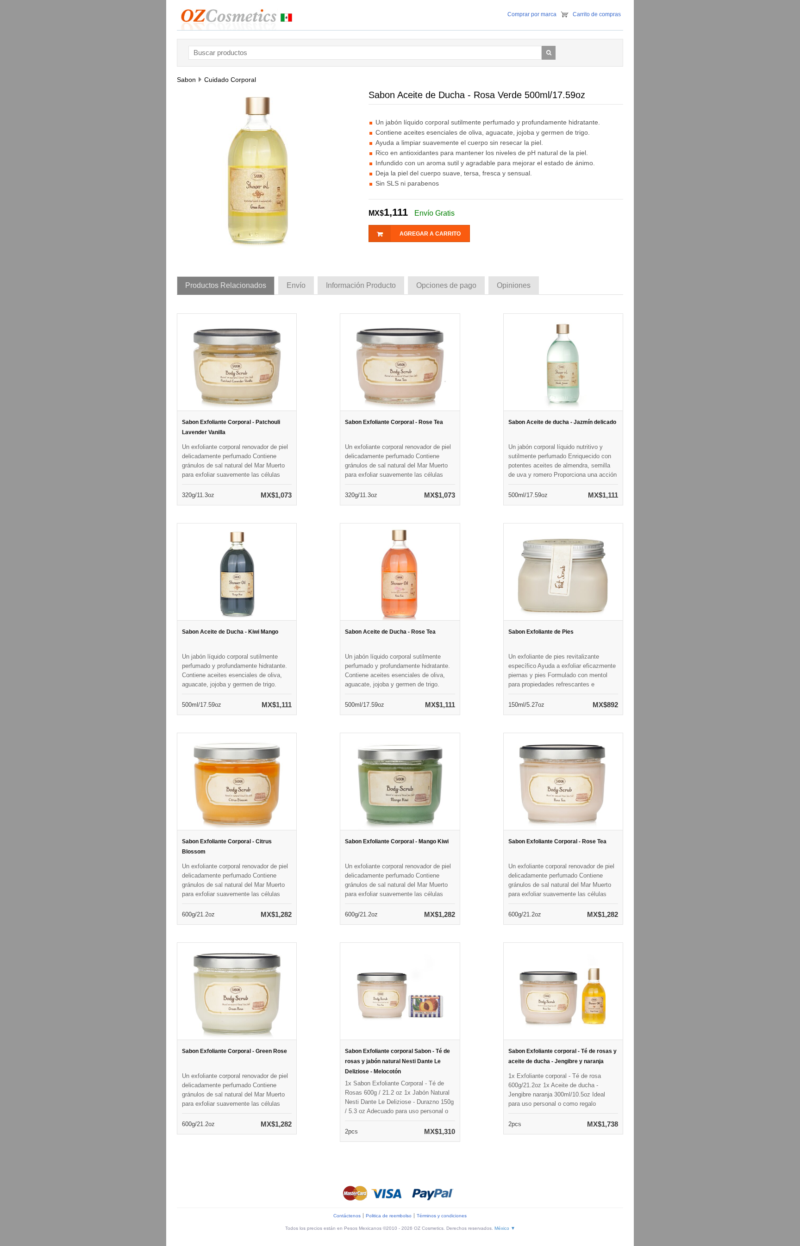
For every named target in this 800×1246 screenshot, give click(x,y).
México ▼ (504, 1228)
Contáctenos (347, 1215)
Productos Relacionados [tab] (225, 285)
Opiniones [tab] (514, 285)
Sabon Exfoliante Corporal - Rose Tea (394, 422)
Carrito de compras (597, 14)
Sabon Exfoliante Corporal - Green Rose (234, 1051)
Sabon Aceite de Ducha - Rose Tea (390, 632)
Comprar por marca (531, 14)
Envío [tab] (296, 285)
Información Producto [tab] (361, 285)
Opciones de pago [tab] (446, 285)
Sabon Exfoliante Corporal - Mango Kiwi (397, 841)
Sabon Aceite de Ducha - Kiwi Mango (230, 632)
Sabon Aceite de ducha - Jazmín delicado (562, 422)
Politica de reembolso (389, 1215)
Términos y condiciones (442, 1215)
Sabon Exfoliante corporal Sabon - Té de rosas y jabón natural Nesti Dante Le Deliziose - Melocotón (397, 1061)
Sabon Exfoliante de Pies (541, 632)
